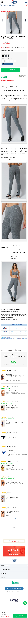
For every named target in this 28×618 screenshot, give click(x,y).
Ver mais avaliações (14, 518)
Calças (14, 8)
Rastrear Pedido (8, 565)
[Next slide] (25, 20)
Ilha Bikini (14, 2)
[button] (11, 33)
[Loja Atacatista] (14, 541)
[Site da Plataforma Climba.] (14, 600)
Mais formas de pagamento (7, 50)
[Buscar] (26, 5)
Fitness (9, 8)
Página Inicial (3, 8)
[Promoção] (7, 11)
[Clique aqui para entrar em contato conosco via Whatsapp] (25, 603)
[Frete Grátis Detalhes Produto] (23, 77)
